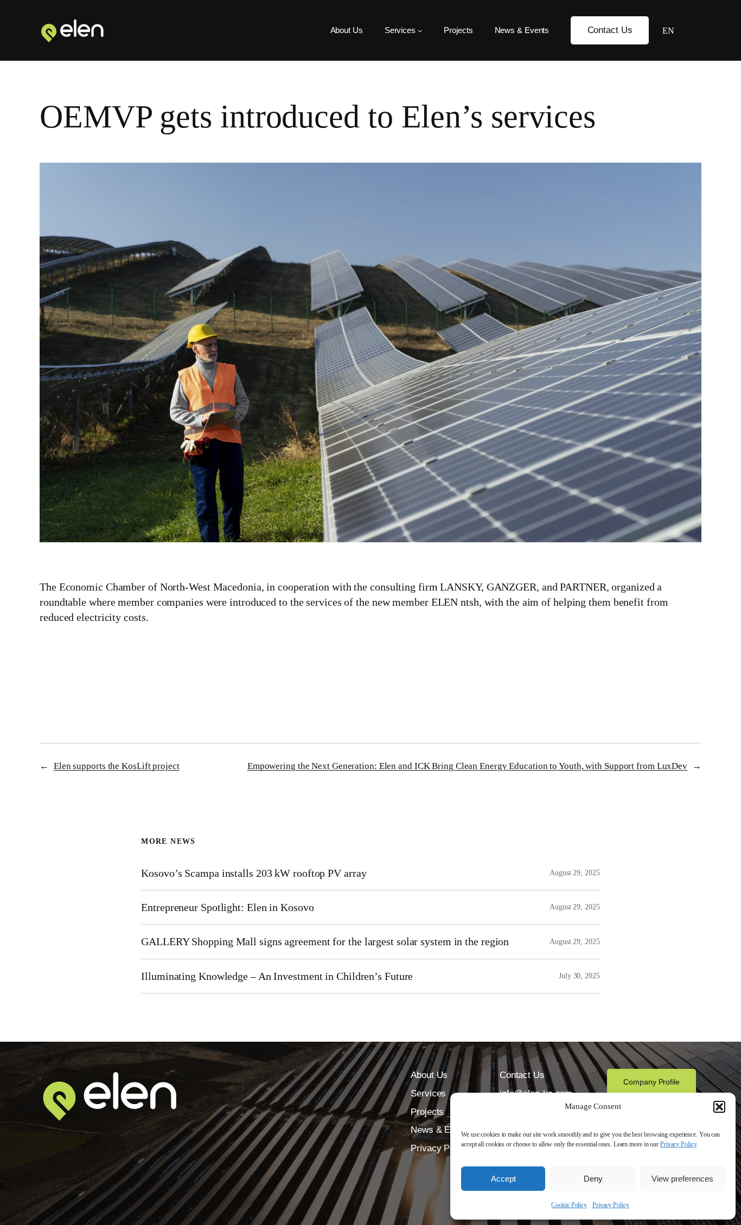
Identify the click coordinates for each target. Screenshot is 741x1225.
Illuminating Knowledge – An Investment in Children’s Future (277, 976)
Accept (503, 1178)
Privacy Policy (678, 1144)
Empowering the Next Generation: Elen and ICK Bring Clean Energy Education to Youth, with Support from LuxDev (467, 766)
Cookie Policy (569, 1205)
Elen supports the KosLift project (117, 766)
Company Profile (651, 1082)
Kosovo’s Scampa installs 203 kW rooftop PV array (253, 873)
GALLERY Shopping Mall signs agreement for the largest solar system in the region (326, 941)
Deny (593, 1178)
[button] (719, 1106)
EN (668, 30)
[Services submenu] (420, 30)
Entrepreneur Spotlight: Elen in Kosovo (227, 907)
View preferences (682, 1178)
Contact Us (610, 30)
